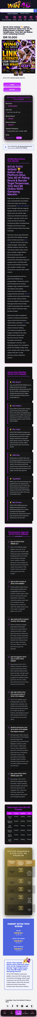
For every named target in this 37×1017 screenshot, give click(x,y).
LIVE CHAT (32, 1013)
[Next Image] (34, 57)
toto (24, 322)
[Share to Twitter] (8, 1006)
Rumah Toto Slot (18, 1016)
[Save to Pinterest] (22, 1006)
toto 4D (27, 294)
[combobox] (17, 10)
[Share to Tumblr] (32, 1006)
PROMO (4, 1013)
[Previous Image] (3, 57)
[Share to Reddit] (27, 1006)
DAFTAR (12, 89)
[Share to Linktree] (17, 1006)
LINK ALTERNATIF (25, 1013)
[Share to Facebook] (12, 1006)
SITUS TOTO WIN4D (23, 206)
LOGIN (12, 84)
